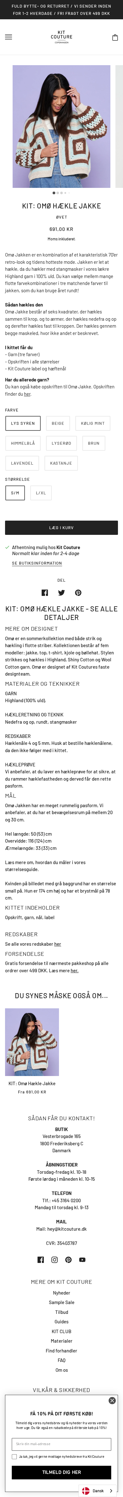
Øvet (61, 217)
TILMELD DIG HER (61, 1472)
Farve (12, 409)
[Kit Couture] (61, 36)
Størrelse (17, 479)
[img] (41, 1259)
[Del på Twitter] (61, 592)
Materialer (62, 1341)
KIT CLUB (61, 1331)
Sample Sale (61, 1302)
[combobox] (98, 1491)
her (27, 394)
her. (75, 970)
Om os (62, 1370)
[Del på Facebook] (45, 592)
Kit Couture (68, 547)
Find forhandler (61, 1350)
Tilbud (61, 1312)
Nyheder (61, 1293)
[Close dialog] (112, 1400)
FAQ (62, 1360)
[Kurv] (115, 37)
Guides (61, 1321)
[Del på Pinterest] (78, 592)
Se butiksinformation (37, 563)
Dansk (98, 1490)
